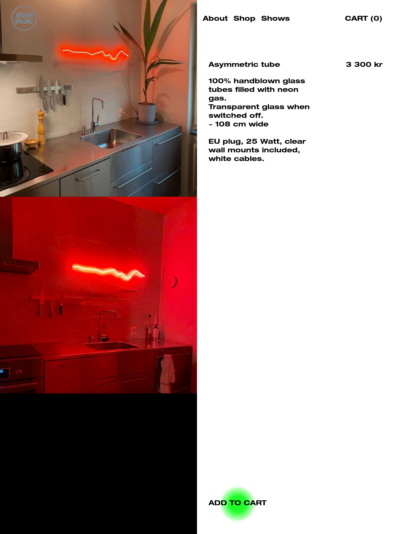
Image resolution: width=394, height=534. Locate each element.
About (215, 19)
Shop (245, 19)
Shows (275, 19)
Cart (363, 19)
